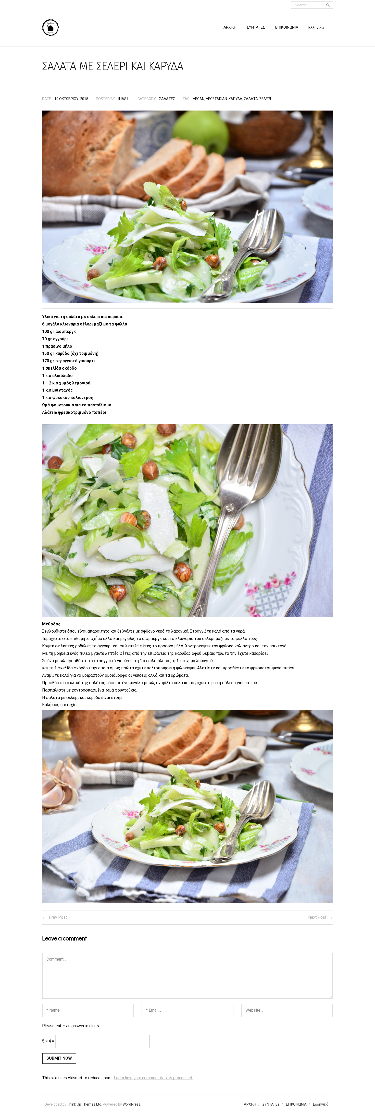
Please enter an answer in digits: (71, 1026)
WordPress (131, 1104)
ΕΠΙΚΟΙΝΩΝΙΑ (296, 1104)
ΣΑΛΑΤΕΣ (167, 99)
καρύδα (235, 99)
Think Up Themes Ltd (84, 1104)
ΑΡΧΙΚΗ (250, 1104)
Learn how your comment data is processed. (153, 1078)
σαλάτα (251, 99)
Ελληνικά (320, 1104)
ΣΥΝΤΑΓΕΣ (271, 1104)
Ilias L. (124, 99)
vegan (198, 99)
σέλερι (265, 99)
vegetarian (216, 99)
